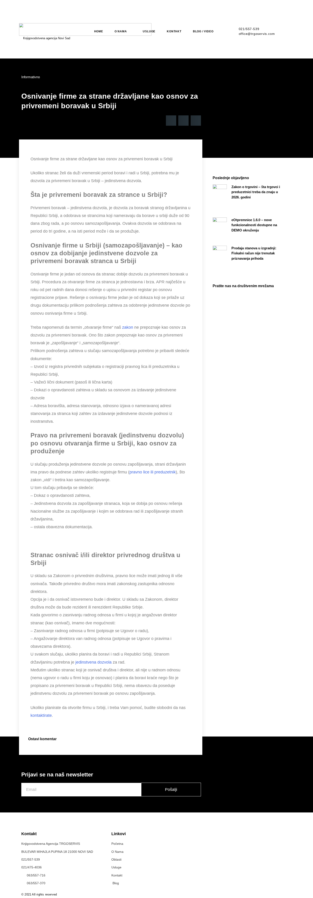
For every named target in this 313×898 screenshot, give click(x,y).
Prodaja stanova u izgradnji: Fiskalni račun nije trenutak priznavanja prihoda (253, 253)
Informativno (30, 77)
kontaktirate (41, 715)
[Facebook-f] (280, 893)
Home (98, 31)
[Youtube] (290, 893)
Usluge (149, 31)
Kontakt (174, 31)
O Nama (121, 31)
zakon (127, 327)
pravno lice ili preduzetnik (152, 472)
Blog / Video (203, 31)
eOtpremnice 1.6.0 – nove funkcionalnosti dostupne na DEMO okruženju (254, 225)
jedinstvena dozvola (93, 662)
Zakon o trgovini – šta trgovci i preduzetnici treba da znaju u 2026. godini (255, 192)
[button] (171, 120)
